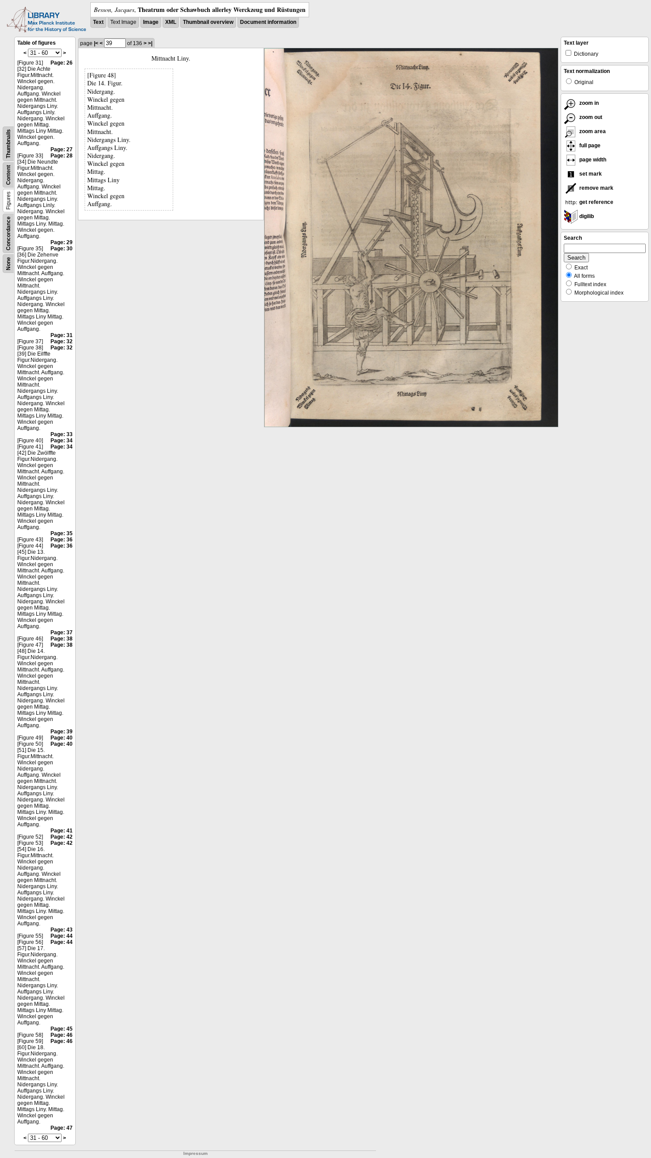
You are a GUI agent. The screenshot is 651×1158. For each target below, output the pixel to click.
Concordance (8, 233)
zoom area (592, 131)
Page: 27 (61, 149)
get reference (595, 202)
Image (151, 22)
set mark (590, 174)
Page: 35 (61, 533)
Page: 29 (61, 242)
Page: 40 (61, 738)
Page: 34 (61, 440)
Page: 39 (61, 732)
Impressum (195, 1153)
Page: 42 (61, 837)
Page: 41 (61, 831)
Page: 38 (61, 639)
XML (170, 22)
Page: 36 (61, 540)
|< (96, 43)
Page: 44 (61, 936)
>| (150, 43)
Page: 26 (61, 63)
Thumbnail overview (208, 22)
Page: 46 (61, 1035)
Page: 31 (61, 335)
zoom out (590, 117)
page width (592, 160)
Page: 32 (61, 341)
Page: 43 (61, 930)
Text (98, 22)
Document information (268, 22)
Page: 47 (61, 1128)
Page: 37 (61, 632)
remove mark (595, 188)
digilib (586, 216)
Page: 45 (61, 1029)
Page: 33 (61, 434)
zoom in (588, 103)
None (8, 263)
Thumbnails (8, 143)
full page (589, 145)
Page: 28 (61, 156)
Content (8, 175)
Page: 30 (61, 248)
